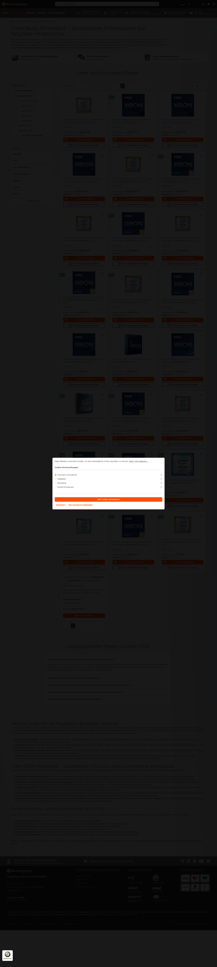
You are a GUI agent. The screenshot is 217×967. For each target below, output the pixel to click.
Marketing (61, 483)
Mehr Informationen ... (139, 461)
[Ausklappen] (161, 474)
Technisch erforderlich (67, 475)
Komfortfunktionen (65, 487)
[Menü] (11, 951)
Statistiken (61, 479)
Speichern (60, 505)
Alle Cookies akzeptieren (108, 499)
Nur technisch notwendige (80, 505)
